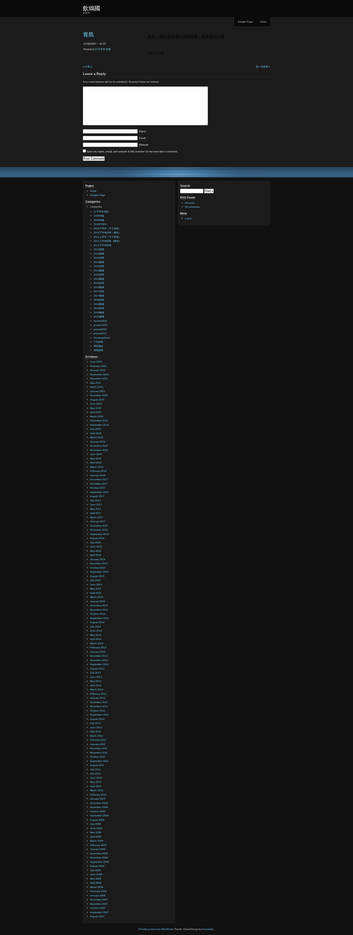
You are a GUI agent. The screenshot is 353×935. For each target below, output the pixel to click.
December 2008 (99, 853)
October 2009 (97, 811)
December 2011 (99, 748)
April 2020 (95, 412)
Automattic (208, 929)
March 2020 (96, 416)
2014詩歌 (99, 266)
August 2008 (97, 866)
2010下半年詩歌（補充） (107, 232)
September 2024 (99, 374)
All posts (189, 202)
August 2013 (97, 668)
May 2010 (95, 782)
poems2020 (100, 329)
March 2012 (96, 736)
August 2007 (97, 916)
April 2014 (95, 639)
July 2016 (95, 542)
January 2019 (97, 441)
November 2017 (99, 483)
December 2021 (99, 378)
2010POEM (100, 224)
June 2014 (96, 630)
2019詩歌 (99, 308)
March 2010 (96, 790)
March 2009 (96, 840)
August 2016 (97, 538)
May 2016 (95, 551)
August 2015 (97, 576)
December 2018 (99, 445)
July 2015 (95, 580)
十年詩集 (98, 341)
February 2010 (98, 794)
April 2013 (95, 685)
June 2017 (96, 504)
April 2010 (95, 786)
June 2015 (96, 584)
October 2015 (97, 567)
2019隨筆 (99, 312)
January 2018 (97, 475)
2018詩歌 (99, 299)
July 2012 (95, 723)
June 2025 (96, 361)
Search (185, 186)
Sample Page (245, 21)
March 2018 (96, 467)
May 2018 (95, 458)
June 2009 (96, 828)
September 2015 (99, 572)
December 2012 (99, 702)
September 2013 (99, 664)
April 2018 (95, 462)
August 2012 (97, 719)
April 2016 (95, 555)
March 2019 (96, 437)
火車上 (88, 66)
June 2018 (96, 454)
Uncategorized (102, 337)
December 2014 (99, 605)
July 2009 (95, 824)
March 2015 (96, 597)
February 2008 (98, 891)
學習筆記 (98, 346)
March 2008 (96, 887)
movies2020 (100, 321)
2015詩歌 (99, 274)
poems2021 (100, 333)
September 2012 (99, 714)
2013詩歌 (99, 257)
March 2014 (96, 643)
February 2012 (98, 740)
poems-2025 (101, 325)
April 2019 (95, 433)
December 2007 (99, 899)
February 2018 (98, 471)
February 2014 (98, 647)
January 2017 (97, 521)
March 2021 (96, 387)
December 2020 (99, 395)
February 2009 (98, 845)
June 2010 (96, 778)
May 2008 (95, 878)
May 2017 (95, 509)
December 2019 (99, 420)
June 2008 (96, 874)
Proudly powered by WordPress (156, 929)
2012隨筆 (99, 253)
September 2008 (99, 862)
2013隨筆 (99, 262)
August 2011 (97, 765)
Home (263, 21)
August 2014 (97, 622)
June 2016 (96, 546)
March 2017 (96, 517)
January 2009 (97, 849)
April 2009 (95, 836)
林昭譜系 (98, 350)
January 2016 (97, 559)
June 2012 (96, 727)
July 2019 (95, 429)
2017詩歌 (99, 291)
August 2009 (97, 820)
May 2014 (95, 635)
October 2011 (97, 756)
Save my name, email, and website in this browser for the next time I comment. (132, 151)
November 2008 (99, 857)
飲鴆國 (91, 8)
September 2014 (99, 618)
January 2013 (97, 698)
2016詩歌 (99, 283)
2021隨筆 (99, 316)
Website (143, 144)
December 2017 (99, 479)
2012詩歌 (99, 249)
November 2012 (99, 706)
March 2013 (96, 689)
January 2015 (97, 601)
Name (143, 131)
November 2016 (99, 529)
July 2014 (95, 626)
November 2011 (99, 752)
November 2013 (99, 660)
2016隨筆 (99, 287)
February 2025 (98, 366)
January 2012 (97, 744)
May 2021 (95, 383)
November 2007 (99, 904)
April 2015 (95, 593)
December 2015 (99, 563)
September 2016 (99, 534)
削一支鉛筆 (262, 66)
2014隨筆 (99, 270)
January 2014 (97, 651)
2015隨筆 (99, 279)
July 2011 (95, 769)
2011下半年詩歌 (102, 245)
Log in (188, 218)
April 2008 (95, 882)
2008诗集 (99, 215)
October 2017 (97, 487)
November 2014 (99, 609)
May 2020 (95, 408)
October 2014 (97, 614)
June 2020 (96, 403)
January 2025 (97, 370)
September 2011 (99, 761)
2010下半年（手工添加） (107, 228)
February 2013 (98, 693)
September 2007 (99, 912)
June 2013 (96, 677)
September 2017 (99, 492)
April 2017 (95, 513)
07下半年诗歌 (103, 49)
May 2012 (95, 731)
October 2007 (97, 908)
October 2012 (97, 710)
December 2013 (99, 656)
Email (143, 138)
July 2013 (95, 672)
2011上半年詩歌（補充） (107, 241)
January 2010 (97, 798)
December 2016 (99, 525)
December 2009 (99, 803)
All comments (192, 207)
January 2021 (97, 391)
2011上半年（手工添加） (107, 237)
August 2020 (97, 399)
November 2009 (99, 807)
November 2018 (99, 450)
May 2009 (95, 832)
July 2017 (95, 500)
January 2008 (97, 895)
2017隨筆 (99, 295)
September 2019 (99, 425)
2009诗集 (99, 220)
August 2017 (97, 496)
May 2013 (95, 681)
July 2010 (95, 773)
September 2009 (99, 815)
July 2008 (95, 870)
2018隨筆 (99, 304)
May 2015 (95, 588)
